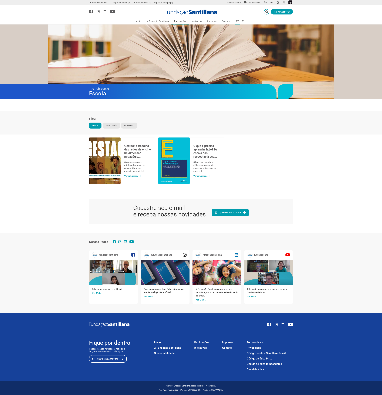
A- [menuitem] (271, 2)
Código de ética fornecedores (264, 363)
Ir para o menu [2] (121, 2)
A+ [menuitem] (265, 2)
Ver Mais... (97, 293)
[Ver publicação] (105, 160)
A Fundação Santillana (158, 21)
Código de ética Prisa (259, 358)
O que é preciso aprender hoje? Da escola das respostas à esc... (205, 151)
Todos (95, 126)
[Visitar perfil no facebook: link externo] (91, 11)
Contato (226, 21)
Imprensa (212, 21)
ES (243, 21)
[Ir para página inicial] (191, 13)
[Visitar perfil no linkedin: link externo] (104, 11)
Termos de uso (255, 342)
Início (138, 21)
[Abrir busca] (266, 11)
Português (111, 126)
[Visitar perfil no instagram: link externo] (98, 11)
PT (237, 21)
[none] (278, 2)
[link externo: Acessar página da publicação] (113, 272)
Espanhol (129, 126)
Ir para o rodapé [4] (163, 2)
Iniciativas (197, 21)
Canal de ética (255, 369)
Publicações (180, 21)
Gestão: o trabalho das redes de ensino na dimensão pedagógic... (137, 151)
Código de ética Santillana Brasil (266, 353)
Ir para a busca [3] (142, 2)
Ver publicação (131, 176)
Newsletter (284, 12)
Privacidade (254, 347)
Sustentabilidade (164, 353)
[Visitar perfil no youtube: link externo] (112, 11)
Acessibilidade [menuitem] (234, 2)
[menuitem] (100, 2)
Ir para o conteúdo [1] (100, 2)
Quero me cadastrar (230, 213)
